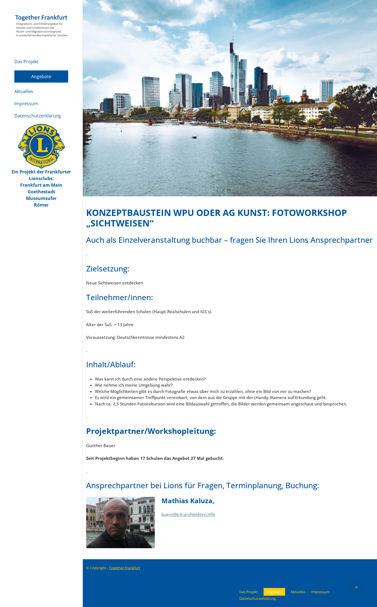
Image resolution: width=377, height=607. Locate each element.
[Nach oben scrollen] (356, 586)
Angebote (41, 76)
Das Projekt (26, 62)
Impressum (26, 104)
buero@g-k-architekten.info (188, 514)
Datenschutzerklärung (37, 116)
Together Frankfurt (124, 567)
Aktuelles (23, 91)
